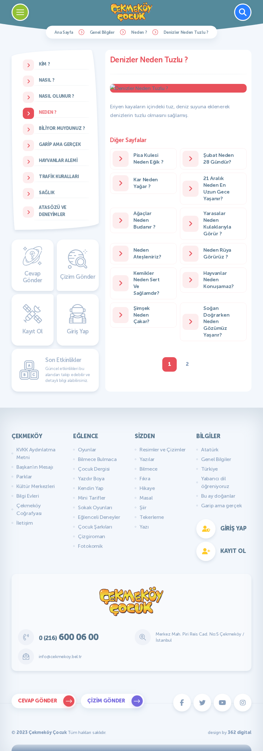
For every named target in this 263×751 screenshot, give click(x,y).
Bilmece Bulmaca (97, 459)
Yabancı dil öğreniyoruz (215, 482)
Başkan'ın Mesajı (34, 467)
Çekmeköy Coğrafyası (29, 509)
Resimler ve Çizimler (163, 450)
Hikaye (147, 488)
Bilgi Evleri (27, 496)
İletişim (24, 523)
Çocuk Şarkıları (95, 527)
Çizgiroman (91, 536)
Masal (146, 498)
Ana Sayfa (64, 32)
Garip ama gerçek (221, 505)
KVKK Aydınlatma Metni (35, 453)
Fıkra (145, 478)
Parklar (24, 477)
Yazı (144, 527)
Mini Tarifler (92, 498)
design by (229, 732)
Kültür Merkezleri (35, 486)
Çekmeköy (27, 436)
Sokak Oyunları (95, 507)
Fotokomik (90, 546)
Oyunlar (87, 450)
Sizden (145, 436)
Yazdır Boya (91, 478)
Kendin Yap (90, 488)
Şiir (143, 507)
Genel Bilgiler (102, 32)
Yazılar (147, 459)
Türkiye (209, 469)
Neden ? (139, 32)
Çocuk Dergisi (94, 469)
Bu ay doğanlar (218, 496)
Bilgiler (208, 436)
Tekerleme (152, 517)
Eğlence (85, 436)
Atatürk (209, 450)
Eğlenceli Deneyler (99, 517)
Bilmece (148, 469)
